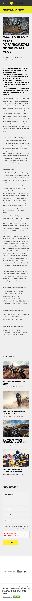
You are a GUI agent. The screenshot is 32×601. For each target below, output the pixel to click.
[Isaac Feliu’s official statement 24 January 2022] (16, 428)
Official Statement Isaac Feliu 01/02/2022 (14, 412)
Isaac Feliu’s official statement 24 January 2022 (15, 441)
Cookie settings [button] (7, 597)
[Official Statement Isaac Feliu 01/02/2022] (16, 400)
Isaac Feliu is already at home (14, 383)
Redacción (15, 57)
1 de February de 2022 (9, 416)
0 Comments (8, 60)
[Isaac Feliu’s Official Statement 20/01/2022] (16, 458)
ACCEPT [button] (16, 597)
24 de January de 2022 (9, 445)
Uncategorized (22, 57)
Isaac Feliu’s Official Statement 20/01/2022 (12, 470)
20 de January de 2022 (9, 474)
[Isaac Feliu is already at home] (16, 370)
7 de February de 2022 (9, 387)
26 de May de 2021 (7, 57)
